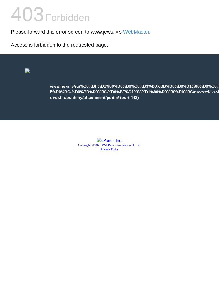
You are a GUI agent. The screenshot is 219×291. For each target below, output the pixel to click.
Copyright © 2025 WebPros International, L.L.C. (109, 145)
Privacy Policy (110, 149)
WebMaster (136, 32)
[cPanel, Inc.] (109, 140)
